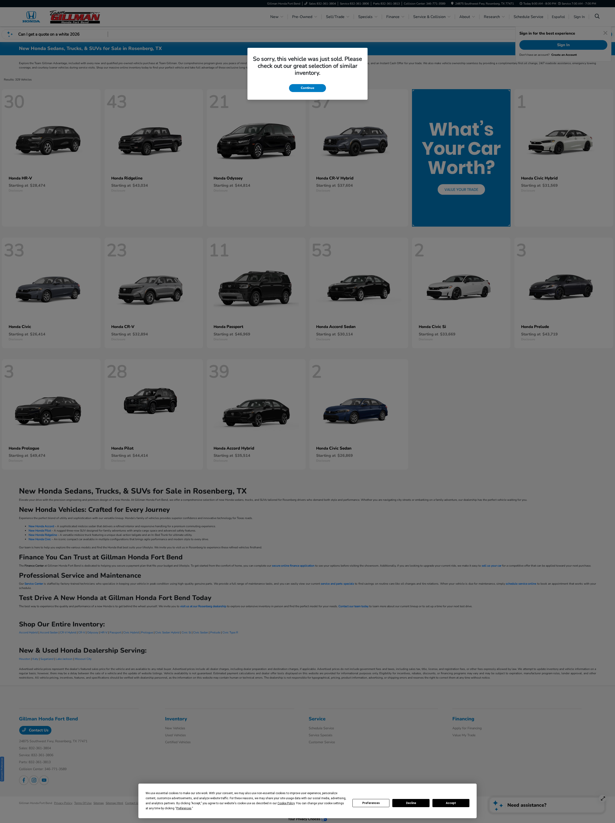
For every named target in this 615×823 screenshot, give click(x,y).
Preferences (371, 803)
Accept (451, 803)
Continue (307, 88)
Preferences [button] (183, 808)
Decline (411, 803)
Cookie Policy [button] (286, 803)
